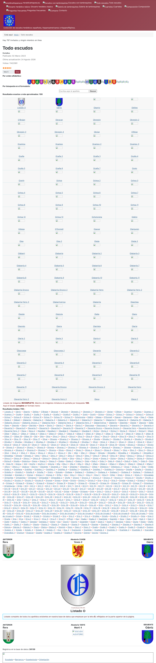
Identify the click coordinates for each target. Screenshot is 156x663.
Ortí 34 (142, 489)
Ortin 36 (105, 497)
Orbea (94, 467)
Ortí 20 (24, 489)
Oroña (67, 478)
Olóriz (64, 458)
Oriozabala (148, 475)
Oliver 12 (45, 445)
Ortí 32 (125, 489)
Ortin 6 (134, 491)
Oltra (72, 458)
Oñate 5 (131, 464)
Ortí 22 (40, 489)
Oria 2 (73, 475)
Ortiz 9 (16, 508)
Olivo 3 (141, 450)
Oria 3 (81, 475)
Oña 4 (80, 464)
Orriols (73, 480)
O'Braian (21, 120)
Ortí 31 (116, 489)
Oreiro (50, 472)
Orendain (8, 475)
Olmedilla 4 (148, 453)
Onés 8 (144, 461)
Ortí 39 (33, 491)
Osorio (66, 522)
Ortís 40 (74, 505)
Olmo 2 (45, 456)
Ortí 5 (55, 486)
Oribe (112, 475)
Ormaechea (21, 478)
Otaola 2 (45, 524)
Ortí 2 (32, 486)
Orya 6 (62, 519)
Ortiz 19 (105, 508)
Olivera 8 (41, 447)
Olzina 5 (149, 458)
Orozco (76, 478)
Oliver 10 (26, 445)
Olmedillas (8, 456)
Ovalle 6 (140, 527)
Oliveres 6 (31, 450)
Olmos (122, 456)
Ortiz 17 (87, 508)
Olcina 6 (142, 431)
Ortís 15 (140, 500)
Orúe (143, 516)
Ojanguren (134, 229)
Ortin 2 (100, 491)
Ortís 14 (131, 500)
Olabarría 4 (21, 265)
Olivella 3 (117, 439)
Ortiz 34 (95, 511)
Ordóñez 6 (85, 469)
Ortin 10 (15, 494)
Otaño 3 (17, 524)
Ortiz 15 (69, 508)
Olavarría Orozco (59, 387)
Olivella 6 (149, 439)
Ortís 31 (140, 502)
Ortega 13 (93, 483)
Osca (122, 519)
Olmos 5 (8, 458)
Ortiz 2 (108, 505)
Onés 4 (111, 461)
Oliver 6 (140, 442)
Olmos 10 (56, 458)
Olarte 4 (96, 338)
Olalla (96, 314)
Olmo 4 (62, 456)
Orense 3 (50, 475)
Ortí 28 (91, 489)
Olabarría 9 (59, 278)
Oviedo (19, 530)
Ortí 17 (150, 486)
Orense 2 (40, 475)
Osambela (103, 519)
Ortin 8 (150, 491)
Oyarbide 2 (99, 530)
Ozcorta (77, 533)
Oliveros (52, 450)
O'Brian (134, 132)
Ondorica (26, 461)
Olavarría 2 (134, 350)
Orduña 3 (149, 469)
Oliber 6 (52, 434)
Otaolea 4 (127, 524)
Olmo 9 (105, 456)
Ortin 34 (86, 497)
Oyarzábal (149, 530)
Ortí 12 (109, 486)
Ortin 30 (48, 497)
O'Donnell (59, 229)
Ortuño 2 (114, 516)
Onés (87, 461)
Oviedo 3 (40, 530)
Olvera (95, 458)
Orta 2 (106, 480)
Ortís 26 (92, 502)
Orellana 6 (125, 472)
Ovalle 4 (122, 527)
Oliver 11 (35, 445)
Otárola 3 (27, 527)
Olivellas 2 (28, 442)
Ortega (122, 480)
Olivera (122, 445)
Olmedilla (111, 453)
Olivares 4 (86, 439)
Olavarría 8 (59, 375)
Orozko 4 (19, 480)
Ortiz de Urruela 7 (139, 513)
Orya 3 (37, 519)
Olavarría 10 (134, 375)
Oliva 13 (150, 436)
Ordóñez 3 (50, 469)
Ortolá (18, 516)
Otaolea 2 (105, 524)
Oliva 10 (122, 436)
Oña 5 (87, 464)
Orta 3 (114, 480)
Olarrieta (97, 326)
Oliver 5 (131, 442)
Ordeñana (18, 469)
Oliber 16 (149, 434)
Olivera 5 (10, 447)
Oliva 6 (89, 436)
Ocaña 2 (59, 156)
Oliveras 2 (61, 447)
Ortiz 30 (58, 511)
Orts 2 (71, 516)
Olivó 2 (15, 453)
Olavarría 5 (97, 363)
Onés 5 (119, 461)
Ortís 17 (7, 502)
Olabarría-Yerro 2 (134, 290)
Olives (61, 450)
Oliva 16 (27, 439)
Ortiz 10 (24, 508)
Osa (77, 519)
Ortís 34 (17, 505)
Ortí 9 (85, 486)
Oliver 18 (103, 445)
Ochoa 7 (134, 193)
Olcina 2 (104, 431)
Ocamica (21, 144)
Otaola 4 (65, 524)
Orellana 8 (148, 472)
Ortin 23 (133, 494)
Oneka (61, 461)
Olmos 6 (17, 458)
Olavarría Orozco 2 (97, 387)
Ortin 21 (115, 494)
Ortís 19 (26, 502)
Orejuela (59, 472)
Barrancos (19, 659)
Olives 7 (117, 450)
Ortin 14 (51, 494)
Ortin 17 (78, 494)
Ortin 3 (108, 491)
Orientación (44, 659)
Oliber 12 (109, 434)
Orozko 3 (8, 480)
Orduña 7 (41, 472)
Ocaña (21, 156)
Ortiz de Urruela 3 (67, 513)
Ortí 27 (83, 489)
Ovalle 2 (103, 527)
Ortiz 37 (124, 511)
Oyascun (30, 533)
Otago (143, 522)
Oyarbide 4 (124, 530)
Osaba (84, 519)
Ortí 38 (24, 491)
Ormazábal (43, 478)
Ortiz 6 (142, 505)
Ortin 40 (143, 497)
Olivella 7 (8, 442)
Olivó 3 (24, 453)
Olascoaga (21, 350)
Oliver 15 (74, 445)
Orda (143, 467)
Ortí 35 (150, 489)
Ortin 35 (95, 497)
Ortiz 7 (150, 505)
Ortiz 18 (96, 508)
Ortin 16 (69, 494)
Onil (25, 464)
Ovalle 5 (131, 527)
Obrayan (59, 120)
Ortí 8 (77, 486)
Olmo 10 (113, 456)
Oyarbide (88, 530)
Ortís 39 (64, 505)
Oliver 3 (113, 442)
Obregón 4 (59, 132)
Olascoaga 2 (59, 350)
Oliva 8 (106, 436)
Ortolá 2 (27, 516)
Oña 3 (72, 464)
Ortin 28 (29, 497)
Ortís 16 (150, 500)
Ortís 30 (131, 502)
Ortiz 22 (133, 508)
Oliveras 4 (83, 447)
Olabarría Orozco (21, 290)
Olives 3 (79, 450)
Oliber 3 (24, 434)
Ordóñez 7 (97, 469)
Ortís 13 (122, 500)
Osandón (113, 519)
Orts (64, 516)
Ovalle (95, 527)
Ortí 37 (16, 491)
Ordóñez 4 (62, 469)
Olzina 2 (121, 458)
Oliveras (50, 447)
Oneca (34, 461)
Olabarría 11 (135, 278)
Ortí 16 (142, 486)
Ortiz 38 (133, 511)
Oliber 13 (119, 434)
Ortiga (66, 491)
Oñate (95, 464)
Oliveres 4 (8, 450)
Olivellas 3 (40, 442)
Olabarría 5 (59, 265)
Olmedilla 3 (136, 453)
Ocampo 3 (134, 144)
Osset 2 (101, 522)
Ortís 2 (26, 500)
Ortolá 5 (56, 516)
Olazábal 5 (86, 431)
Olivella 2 (106, 439)
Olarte (134, 326)
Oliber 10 (89, 434)
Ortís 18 (16, 502)
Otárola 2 (17, 527)
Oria (66, 475)
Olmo (37, 456)
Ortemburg (148, 483)
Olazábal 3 (63, 431)
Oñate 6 (140, 464)
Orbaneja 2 (85, 467)
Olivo (125, 450)
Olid (35, 436)
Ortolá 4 (46, 516)
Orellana (68, 472)
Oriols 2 (128, 475)
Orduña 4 (8, 472)
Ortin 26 (10, 497)
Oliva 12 (140, 436)
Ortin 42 (10, 500)
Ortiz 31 (67, 511)
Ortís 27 (102, 502)
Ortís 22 (54, 502)
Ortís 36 (36, 505)
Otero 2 (78, 527)
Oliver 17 (93, 445)
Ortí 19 (15, 489)
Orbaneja (73, 467)
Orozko (139, 478)
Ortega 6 (20, 483)
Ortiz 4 (125, 505)
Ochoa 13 (59, 217)
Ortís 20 (35, 502)
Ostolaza (119, 522)
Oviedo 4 (50, 530)
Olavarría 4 (59, 363)
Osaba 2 (92, 519)
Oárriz (59, 107)
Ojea (21, 241)
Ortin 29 (39, 497)
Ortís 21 (45, 502)
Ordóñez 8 (109, 469)
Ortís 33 (8, 505)
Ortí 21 (32, 489)
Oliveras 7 (117, 447)
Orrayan (49, 480)
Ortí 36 (7, 491)
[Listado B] (33, 82)
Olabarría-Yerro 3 (21, 302)
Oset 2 (142, 519)
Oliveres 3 (149, 447)
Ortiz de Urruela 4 (85, 513)
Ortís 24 (73, 502)
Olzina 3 (131, 458)
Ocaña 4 (134, 156)
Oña (58, 464)
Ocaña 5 (21, 168)
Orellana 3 (90, 472)
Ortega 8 (40, 483)
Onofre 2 (41, 464)
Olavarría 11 (21, 387)
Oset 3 (150, 519)
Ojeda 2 (134, 241)
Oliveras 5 (94, 447)
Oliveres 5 (20, 450)
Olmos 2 (130, 456)
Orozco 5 (118, 478)
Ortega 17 (137, 483)
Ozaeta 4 (68, 533)
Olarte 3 (59, 338)
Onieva (18, 464)
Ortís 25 (83, 502)
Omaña (16, 461)
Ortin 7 (142, 491)
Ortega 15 (115, 483)
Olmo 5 (71, 456)
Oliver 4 (122, 442)
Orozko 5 (29, 480)
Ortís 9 (86, 500)
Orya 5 (53, 519)
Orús (15, 519)
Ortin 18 (87, 494)
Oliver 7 (150, 442)
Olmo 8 (96, 456)
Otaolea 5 (138, 524)
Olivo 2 (133, 450)
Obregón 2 (134, 120)
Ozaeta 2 (48, 533)
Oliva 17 (36, 439)
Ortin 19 (96, 494)
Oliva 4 (72, 436)
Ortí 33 (133, 489)
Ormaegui (32, 478)
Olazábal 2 (52, 431)
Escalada (9, 659)
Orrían (65, 480)
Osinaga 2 (43, 522)
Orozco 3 (97, 478)
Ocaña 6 (59, 168)
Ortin (92, 491)
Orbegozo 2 (116, 467)
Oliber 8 (70, 434)
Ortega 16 (126, 483)
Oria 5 (97, 475)
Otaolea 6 (149, 524)
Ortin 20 (106, 494)
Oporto (34, 467)
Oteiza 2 (52, 527)
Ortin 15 (60, 494)
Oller (76, 453)
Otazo (36, 527)
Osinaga (33, 522)
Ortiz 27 (29, 511)
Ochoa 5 (59, 193)
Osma (52, 522)
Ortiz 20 (115, 508)
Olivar (45, 439)
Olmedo (18, 456)
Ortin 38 (124, 497)
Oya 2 (66, 530)
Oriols (120, 475)
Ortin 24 (143, 494)
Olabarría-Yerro (96, 290)
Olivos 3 (51, 453)
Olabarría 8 (21, 278)
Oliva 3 (64, 436)
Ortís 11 (103, 500)
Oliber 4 (33, 434)
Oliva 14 (8, 439)
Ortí (26, 486)
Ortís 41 (83, 505)
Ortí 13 (117, 486)
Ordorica (120, 469)
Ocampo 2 (96, 144)
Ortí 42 (58, 491)
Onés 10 (9, 464)
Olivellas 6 (74, 442)
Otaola (36, 524)
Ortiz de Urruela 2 (49, 513)
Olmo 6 (79, 456)
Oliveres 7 (42, 450)
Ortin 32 (67, 497)
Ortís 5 (52, 500)
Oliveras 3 (72, 447)
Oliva (48, 436)
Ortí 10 (93, 486)
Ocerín (21, 180)
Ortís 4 (43, 500)
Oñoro (7, 467)
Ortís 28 (111, 502)
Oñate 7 (150, 464)
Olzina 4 (140, 458)
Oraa (65, 467)
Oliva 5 (81, 436)
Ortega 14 (104, 483)
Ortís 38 (55, 505)
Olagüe (22, 314)
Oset (135, 519)
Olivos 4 (61, 453)
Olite (42, 436)
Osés (128, 519)
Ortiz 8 (7, 508)
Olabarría (59, 253)
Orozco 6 (129, 478)
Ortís (19, 500)
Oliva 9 (114, 436)
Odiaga (21, 229)
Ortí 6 (62, 486)
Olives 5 (98, 450)
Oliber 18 (18, 436)
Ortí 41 (50, 491)
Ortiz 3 (117, 505)
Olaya (96, 399)
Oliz (69, 453)
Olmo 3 (53, 456)
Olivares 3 (75, 439)
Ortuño (105, 516)
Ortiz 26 (20, 511)
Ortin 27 (20, 497)
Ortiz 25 (10, 511)
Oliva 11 (131, 436)
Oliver (95, 442)
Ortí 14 (126, 486)
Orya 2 (28, 519)
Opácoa (25, 467)
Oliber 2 (15, 434)
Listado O (21, 107)
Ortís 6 (60, 500)
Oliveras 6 (106, 447)
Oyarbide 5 (137, 530)
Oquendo (44, 467)
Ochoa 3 (134, 180)
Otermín (61, 527)
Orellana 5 (114, 472)
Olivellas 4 (51, 442)
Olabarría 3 (134, 253)
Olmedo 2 (28, 456)
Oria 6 (105, 475)
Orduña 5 (19, 472)
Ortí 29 (100, 489)
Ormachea (8, 478)
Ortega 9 (50, 483)
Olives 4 (88, 450)
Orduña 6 (30, 472)
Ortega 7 (30, 483)
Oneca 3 (52, 461)
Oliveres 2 (137, 447)
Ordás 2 (7, 469)
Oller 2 (84, 453)
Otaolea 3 (116, 524)
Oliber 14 (129, 434)
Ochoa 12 (21, 217)
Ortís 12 (112, 500)
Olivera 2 (131, 445)
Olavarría (97, 350)
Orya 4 (45, 519)
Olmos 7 (27, 458)
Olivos (32, 453)
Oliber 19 (28, 436)
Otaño (150, 522)
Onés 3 (103, 461)
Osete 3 (24, 522)
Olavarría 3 (21, 363)
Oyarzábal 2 (9, 533)
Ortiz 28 (39, 511)
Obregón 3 (21, 132)
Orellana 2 (79, 472)
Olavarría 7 (21, 375)
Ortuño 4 (135, 516)
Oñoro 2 (16, 467)
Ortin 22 (124, 494)
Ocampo (59, 144)
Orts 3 (79, 516)
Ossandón (84, 522)
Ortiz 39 (143, 511)
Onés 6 (127, 461)
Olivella (97, 439)
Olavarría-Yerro (134, 387)
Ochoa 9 (59, 205)
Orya (21, 519)
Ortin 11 (24, 494)
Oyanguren (76, 530)
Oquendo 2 (55, 467)
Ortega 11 (72, 483)
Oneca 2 (43, 461)
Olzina (113, 458)
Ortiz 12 (42, 508)
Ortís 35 (26, 505)
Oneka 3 (79, 461)
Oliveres (127, 447)
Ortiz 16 (78, 508)
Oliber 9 (79, 434)
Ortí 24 (57, 489)
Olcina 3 (114, 431)
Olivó (6, 453)
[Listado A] (29, 82)
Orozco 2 (86, 478)
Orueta (7, 519)
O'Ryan (70, 519)
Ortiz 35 (105, 511)
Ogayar (97, 229)
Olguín (150, 431)
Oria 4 (89, 475)
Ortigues (84, 491)
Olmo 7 (88, 456)
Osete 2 (15, 522)
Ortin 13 (42, 494)
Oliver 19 (113, 445)
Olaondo (21, 326)
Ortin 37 (114, 497)
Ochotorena (97, 217)
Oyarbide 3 (112, 530)
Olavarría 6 (134, 363)
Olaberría (97, 302)
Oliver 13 (55, 445)
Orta (99, 480)
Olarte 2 (21, 338)
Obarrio (97, 107)
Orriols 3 (91, 480)
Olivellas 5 (63, 442)
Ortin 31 (58, 497)
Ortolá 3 (37, 516)
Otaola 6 (85, 524)
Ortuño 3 (124, 516)
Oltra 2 (79, 458)
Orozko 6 (39, 480)
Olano (134, 314)
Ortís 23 (64, 502)
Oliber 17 (8, 436)
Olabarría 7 (134, 265)
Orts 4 (87, 516)
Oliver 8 (7, 445)
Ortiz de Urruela (33, 513)
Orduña (129, 469)
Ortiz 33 (86, 511)
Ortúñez (96, 516)
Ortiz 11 (33, 508)
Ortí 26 (74, 489)
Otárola (7, 527)
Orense (30, 475)
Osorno (74, 522)
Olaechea (135, 302)
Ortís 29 (121, 502)
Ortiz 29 (48, 511)
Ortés (19, 486)
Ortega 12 (82, 483)
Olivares (53, 439)
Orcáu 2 (135, 467)
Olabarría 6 (97, 265)
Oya (59, 530)
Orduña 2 (139, 469)
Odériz (134, 217)
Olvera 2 (104, 458)
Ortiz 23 (143, 508)
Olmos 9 (46, 458)
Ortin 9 (7, 494)
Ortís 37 (45, 505)
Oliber (6, 434)
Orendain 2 (19, 475)
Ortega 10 (61, 483)
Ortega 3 (141, 480)
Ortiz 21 (124, 508)
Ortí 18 (7, 489)
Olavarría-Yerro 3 (59, 399)
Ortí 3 (40, 486)
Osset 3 (110, 522)
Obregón (97, 120)
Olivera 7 (31, 447)
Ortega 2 (131, 480)
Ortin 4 (117, 491)
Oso (59, 522)
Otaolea (94, 524)
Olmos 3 (140, 456)
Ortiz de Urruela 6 (121, 513)
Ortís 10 (94, 500)
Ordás (150, 467)
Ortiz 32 (76, 511)
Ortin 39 (133, 497)
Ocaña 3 (96, 156)
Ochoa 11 (134, 205)
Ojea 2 (59, 241)
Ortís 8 (77, 500)
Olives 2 (69, 450)
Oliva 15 (17, 439)
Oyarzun (20, 533)
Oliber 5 (43, 434)
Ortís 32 (149, 502)
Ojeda (96, 241)
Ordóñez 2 (39, 469)
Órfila (59, 475)
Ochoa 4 (21, 193)
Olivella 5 (139, 439)
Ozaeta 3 (58, 533)
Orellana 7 (137, 472)
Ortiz (101, 505)
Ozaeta (39, 533)
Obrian (97, 132)
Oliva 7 (97, 436)
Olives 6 (107, 450)
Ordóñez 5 (74, 469)
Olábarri (21, 253)
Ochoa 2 (96, 180)
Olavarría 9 (97, 375)
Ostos (128, 522)
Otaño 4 (27, 524)
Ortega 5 (10, 483)
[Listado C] (37, 82)
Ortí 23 (49, 489)
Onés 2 (94, 461)
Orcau (126, 467)
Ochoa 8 (21, 205)
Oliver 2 (103, 442)
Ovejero (150, 527)
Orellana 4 (102, 472)
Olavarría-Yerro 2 (21, 399)
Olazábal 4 (75, 431)
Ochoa (59, 180)
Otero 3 (86, 527)
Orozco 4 (107, 478)
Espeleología (31, 659)
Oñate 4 (122, 464)
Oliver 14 (64, 445)
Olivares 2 (63, 439)
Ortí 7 (70, 486)
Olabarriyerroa (59, 302)
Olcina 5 (132, 431)
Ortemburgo (9, 486)
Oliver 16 (84, 445)
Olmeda (101, 453)
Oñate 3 (112, 464)
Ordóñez (28, 469)
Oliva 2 (56, 436)
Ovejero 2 (8, 530)
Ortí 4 (47, 486)
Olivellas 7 (86, 442)
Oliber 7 (61, 434)
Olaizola (59, 314)
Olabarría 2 (97, 253)
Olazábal (41, 431)
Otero (69, 527)
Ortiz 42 (19, 513)
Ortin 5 (125, 491)
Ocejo (134, 168)
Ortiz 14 (60, 508)
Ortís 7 (69, 500)
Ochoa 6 (96, 193)
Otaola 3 (55, 524)
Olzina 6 (7, 461)
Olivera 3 (141, 445)
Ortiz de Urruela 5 (103, 513)
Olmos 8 (36, 458)
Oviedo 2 (29, 530)
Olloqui (92, 453)
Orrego (58, 480)
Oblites (135, 107)
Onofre (32, 464)
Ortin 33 (76, 497)
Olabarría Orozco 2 (59, 290)
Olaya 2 (134, 399)
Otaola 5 (75, 524)
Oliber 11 (99, 434)
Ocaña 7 (96, 168)
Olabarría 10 (97, 278)
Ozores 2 (104, 533)
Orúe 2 (150, 516)
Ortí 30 (108, 489)
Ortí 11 (101, 486)
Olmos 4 (149, 456)
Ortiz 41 (10, 513)
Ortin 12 (33, 494)
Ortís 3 (35, 500)
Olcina (96, 431)
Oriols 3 (138, 475)
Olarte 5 (134, 338)
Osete (6, 522)
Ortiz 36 (114, 511)
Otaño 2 (7, 524)
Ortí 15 (134, 486)
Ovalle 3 (112, 527)
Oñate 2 (103, 464)
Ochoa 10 (97, 205)
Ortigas (75, 491)
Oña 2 (64, 464)
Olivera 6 (20, 447)
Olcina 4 (123, 431)
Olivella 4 (128, 439)
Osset (92, 522)
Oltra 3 (88, 458)
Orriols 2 (82, 480)
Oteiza (44, 527)
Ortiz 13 (51, 508)
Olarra (59, 326)
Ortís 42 (92, 505)
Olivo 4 (150, 450)
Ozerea (87, 533)
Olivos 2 (41, 453)
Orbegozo (104, 467)
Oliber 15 (139, 434)
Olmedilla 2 (123, 453)
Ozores (95, 533)
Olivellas (18, 442)
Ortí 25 (66, 489)
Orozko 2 (149, 478)
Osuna (135, 522)
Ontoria (51, 464)
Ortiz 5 (134, 505)
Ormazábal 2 (56, 478)
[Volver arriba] (153, 660)
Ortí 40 (41, 491)
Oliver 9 (16, 445)
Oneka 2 (69, 461)
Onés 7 (136, 461)
